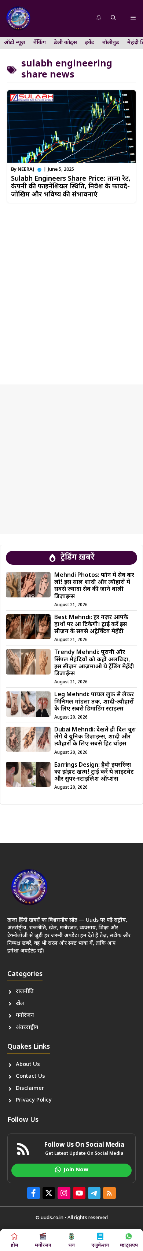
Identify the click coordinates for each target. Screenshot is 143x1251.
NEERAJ (26, 169)
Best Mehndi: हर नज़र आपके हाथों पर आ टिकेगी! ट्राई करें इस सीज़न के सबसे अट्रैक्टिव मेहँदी (91, 625)
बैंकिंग (39, 42)
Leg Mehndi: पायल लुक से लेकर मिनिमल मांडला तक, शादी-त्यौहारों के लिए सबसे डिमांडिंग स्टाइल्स (94, 702)
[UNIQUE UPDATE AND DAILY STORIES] (18, 18)
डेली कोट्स (65, 42)
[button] (113, 18)
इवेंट (89, 42)
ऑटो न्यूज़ (14, 42)
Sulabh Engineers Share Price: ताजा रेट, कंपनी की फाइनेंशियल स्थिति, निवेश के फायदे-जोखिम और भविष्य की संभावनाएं (71, 187)
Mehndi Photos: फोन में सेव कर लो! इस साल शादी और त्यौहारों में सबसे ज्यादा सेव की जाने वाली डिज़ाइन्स (94, 586)
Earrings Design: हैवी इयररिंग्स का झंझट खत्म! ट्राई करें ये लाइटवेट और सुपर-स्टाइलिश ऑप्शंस (94, 772)
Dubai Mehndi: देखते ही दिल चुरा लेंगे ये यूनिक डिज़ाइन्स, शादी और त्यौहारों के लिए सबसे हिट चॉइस (95, 737)
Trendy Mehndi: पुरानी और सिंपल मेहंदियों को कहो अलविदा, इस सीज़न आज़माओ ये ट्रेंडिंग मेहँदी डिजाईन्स (94, 663)
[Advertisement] (71, 290)
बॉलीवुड (110, 42)
